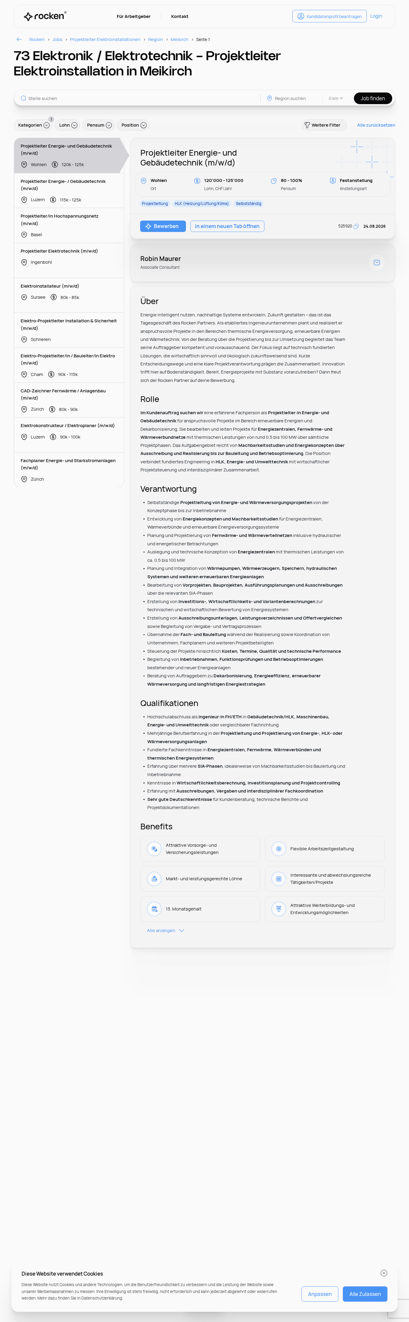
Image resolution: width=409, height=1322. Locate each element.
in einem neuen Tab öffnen (227, 226)
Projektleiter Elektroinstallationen (105, 39)
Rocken (37, 39)
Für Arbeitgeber (134, 16)
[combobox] (333, 98)
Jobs (57, 39)
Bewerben (166, 226)
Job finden (373, 98)
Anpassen (320, 1294)
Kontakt (180, 16)
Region (155, 39)
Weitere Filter (326, 125)
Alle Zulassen (365, 1294)
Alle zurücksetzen (376, 125)
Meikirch (179, 39)
